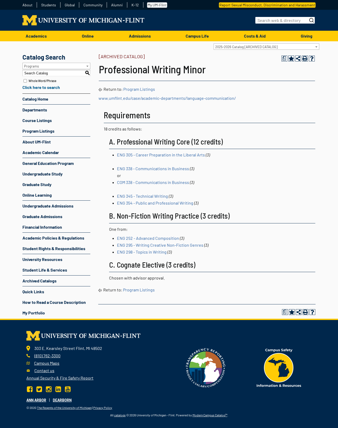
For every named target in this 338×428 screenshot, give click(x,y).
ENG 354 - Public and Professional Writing (155, 202)
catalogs (120, 415)
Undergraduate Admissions (47, 205)
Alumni (117, 5)
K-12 (135, 5)
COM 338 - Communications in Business (153, 182)
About (27, 5)
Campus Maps (46, 363)
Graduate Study (36, 184)
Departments (34, 109)
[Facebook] (30, 388)
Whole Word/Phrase (42, 81)
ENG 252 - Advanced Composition (148, 238)
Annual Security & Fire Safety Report (59, 377)
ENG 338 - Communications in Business (153, 168)
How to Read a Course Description (54, 302)
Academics (36, 35)
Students (48, 5)
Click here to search (41, 87)
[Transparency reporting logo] (206, 367)
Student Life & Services (44, 269)
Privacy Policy (102, 407)
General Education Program (48, 163)
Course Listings (37, 120)
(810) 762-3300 (47, 355)
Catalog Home (35, 98)
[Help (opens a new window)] (312, 58)
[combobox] (266, 46)
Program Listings (38, 130)
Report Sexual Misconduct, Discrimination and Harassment (267, 5)
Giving (306, 35)
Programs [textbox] (31, 66)
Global (70, 5)
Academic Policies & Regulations (53, 237)
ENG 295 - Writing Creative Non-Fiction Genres (160, 244)
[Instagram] (48, 388)
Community (92, 5)
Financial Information (42, 226)
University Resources (42, 259)
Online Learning (37, 194)
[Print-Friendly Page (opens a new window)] (305, 58)
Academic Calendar (40, 152)
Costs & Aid (255, 35)
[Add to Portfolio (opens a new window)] (291, 58)
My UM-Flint (157, 5)
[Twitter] (39, 388)
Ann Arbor (36, 400)
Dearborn (62, 400)
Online (88, 35)
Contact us (44, 370)
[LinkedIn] (58, 388)
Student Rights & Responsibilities (53, 248)
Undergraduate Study (42, 173)
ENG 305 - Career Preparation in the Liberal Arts (161, 154)
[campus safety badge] (279, 367)
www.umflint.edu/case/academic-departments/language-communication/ (167, 98)
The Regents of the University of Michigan (64, 407)
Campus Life (197, 35)
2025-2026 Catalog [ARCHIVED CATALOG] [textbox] (246, 47)
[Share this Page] (298, 58)
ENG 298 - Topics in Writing (142, 251)
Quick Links (33, 291)
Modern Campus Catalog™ (210, 415)
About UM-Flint (36, 141)
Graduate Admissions (42, 216)
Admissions (140, 35)
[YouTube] (67, 388)
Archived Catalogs (39, 280)
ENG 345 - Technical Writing (142, 196)
